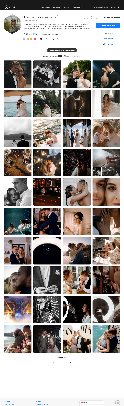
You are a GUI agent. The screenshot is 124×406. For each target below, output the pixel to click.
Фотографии (57, 7)
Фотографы (46, 7)
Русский (85, 402)
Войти (113, 7)
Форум (66, 7)
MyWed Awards (77, 7)
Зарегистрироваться (101, 7)
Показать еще (62, 358)
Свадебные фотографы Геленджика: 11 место (56, 39)
